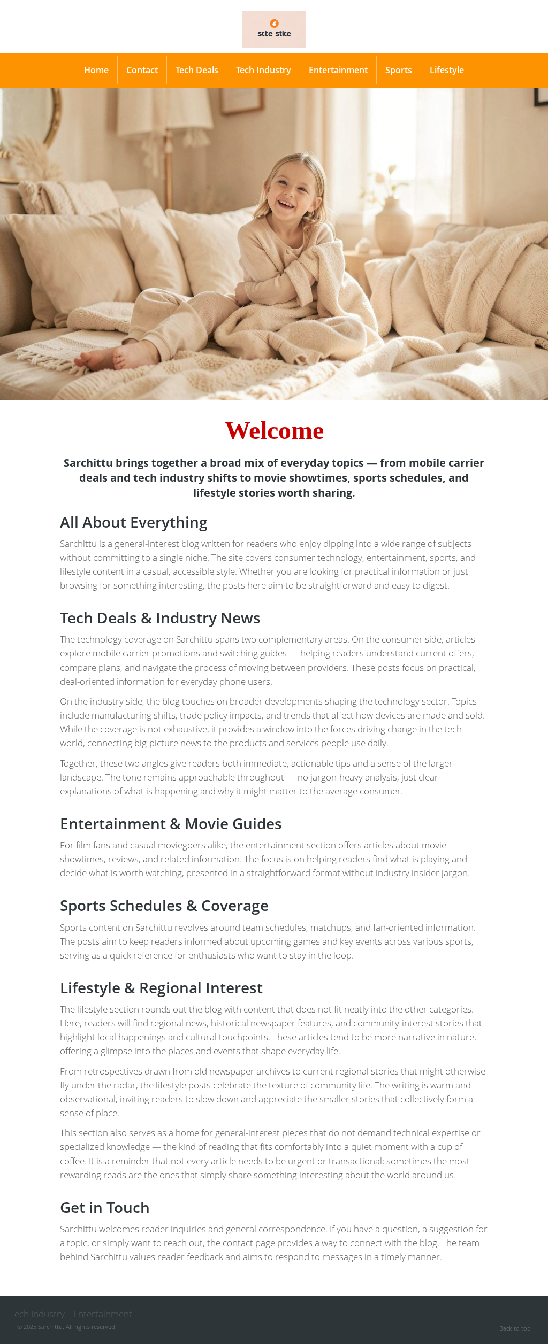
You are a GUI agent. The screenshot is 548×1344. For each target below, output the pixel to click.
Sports (398, 70)
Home (96, 70)
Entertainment (338, 70)
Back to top (515, 1328)
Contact (142, 70)
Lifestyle (447, 70)
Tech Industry (263, 70)
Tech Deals (197, 70)
